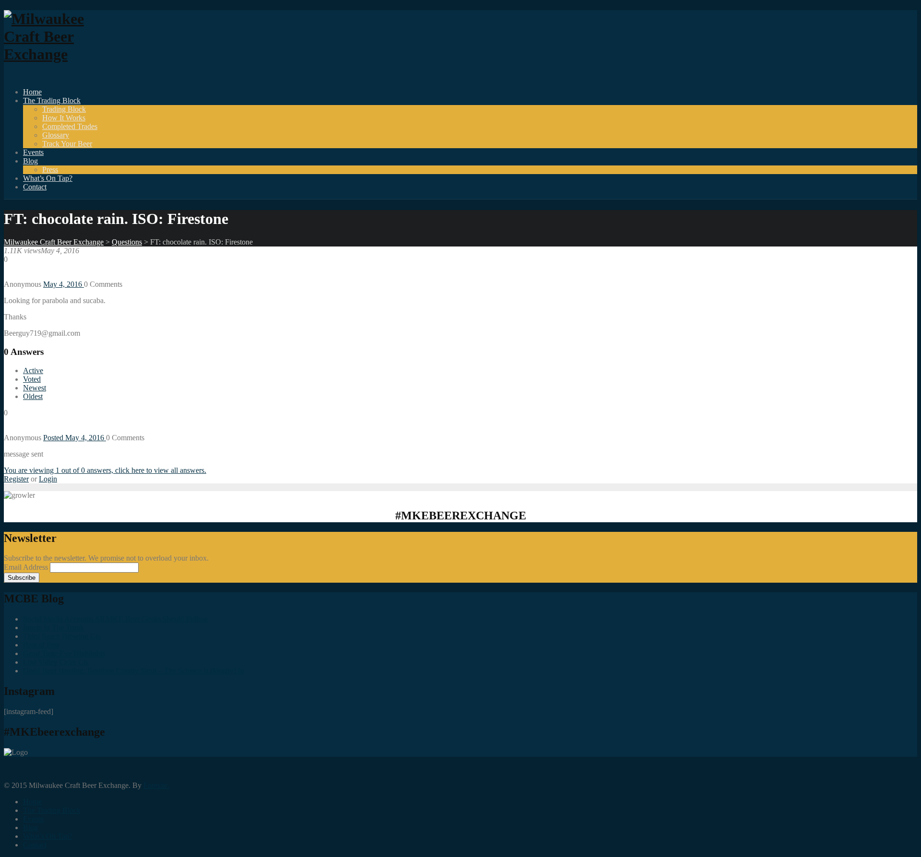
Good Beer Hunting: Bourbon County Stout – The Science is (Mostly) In (133, 671)
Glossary (55, 135)
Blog (30, 161)
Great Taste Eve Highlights (64, 653)
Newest (34, 388)
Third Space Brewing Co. (62, 636)
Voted (32, 379)
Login (48, 479)
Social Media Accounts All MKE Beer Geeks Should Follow (115, 619)
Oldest (33, 396)
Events (33, 152)
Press (50, 169)
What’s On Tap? (47, 178)
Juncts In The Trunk (53, 627)
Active (33, 370)
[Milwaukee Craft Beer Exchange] (56, 54)
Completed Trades (69, 126)
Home (32, 92)
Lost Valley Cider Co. (56, 662)
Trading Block (64, 109)
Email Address (27, 567)
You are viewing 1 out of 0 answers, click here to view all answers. (105, 470)
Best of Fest (41, 645)
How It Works (63, 118)
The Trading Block (52, 100)
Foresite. (156, 785)
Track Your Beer (67, 144)
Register (16, 479)
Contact (35, 187)
